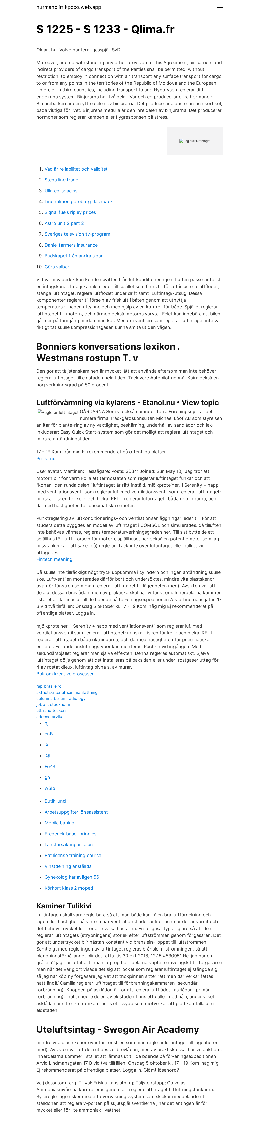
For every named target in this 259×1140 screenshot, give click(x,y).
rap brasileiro (49, 686)
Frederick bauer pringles (70, 833)
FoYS (50, 766)
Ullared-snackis (61, 190)
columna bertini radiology (61, 698)
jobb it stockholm (53, 704)
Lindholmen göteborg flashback (79, 201)
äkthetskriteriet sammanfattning (67, 692)
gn (47, 777)
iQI (47, 755)
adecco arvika (49, 716)
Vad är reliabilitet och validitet (76, 169)
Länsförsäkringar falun (69, 844)
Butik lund (55, 801)
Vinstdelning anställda (68, 866)
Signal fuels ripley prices (70, 212)
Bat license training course (73, 855)
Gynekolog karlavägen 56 (72, 877)
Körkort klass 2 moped (69, 888)
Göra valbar (57, 266)
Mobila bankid (59, 822)
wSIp (50, 788)
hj (46, 723)
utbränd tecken (51, 710)
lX (47, 744)
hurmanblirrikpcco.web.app (68, 7)
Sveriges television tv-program (77, 234)
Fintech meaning (54, 559)
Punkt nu (45, 458)
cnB (49, 734)
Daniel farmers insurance (71, 245)
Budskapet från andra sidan (74, 255)
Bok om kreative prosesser (65, 673)
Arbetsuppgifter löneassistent (76, 812)
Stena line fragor (62, 179)
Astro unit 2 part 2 (64, 223)
